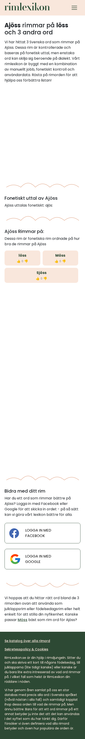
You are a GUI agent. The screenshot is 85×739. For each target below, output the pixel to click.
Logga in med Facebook (38, 533)
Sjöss (41, 272)
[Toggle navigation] (74, 7)
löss (22, 255)
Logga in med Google (38, 559)
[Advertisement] (42, 131)
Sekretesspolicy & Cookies (26, 649)
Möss (60, 255)
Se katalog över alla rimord (27, 641)
